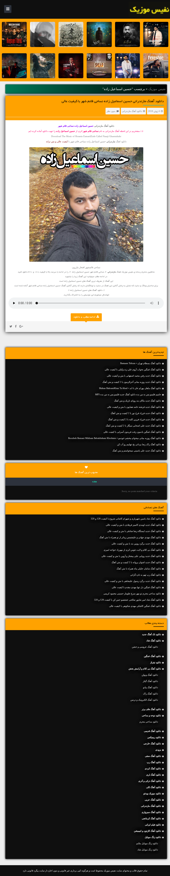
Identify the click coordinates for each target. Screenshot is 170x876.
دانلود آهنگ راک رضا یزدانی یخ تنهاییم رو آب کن (139, 444)
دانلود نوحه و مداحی (151, 715)
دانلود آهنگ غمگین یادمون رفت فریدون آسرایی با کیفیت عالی (132, 432)
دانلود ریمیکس (154, 737)
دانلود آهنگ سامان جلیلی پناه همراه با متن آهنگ (139, 568)
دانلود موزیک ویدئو (152, 793)
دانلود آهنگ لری (153, 774)
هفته (94, 482)
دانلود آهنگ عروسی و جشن (145, 647)
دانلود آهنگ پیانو (150, 687)
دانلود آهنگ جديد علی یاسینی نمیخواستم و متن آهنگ (136, 450)
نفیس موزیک (157, 89)
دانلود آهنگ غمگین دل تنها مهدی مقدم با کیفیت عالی (136, 587)
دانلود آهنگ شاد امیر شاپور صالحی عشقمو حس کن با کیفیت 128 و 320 (127, 599)
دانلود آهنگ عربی (153, 799)
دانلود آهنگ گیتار (150, 681)
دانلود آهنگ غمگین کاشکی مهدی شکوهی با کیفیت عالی (135, 606)
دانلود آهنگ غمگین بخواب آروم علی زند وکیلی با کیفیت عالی (133, 369)
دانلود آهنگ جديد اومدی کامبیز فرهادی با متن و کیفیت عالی (133, 525)
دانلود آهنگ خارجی (152, 743)
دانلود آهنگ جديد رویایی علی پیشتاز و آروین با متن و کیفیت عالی (131, 556)
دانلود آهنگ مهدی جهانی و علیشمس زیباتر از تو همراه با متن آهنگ (130, 537)
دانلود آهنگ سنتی (153, 756)
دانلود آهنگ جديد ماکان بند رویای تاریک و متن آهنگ (137, 400)
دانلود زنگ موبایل (153, 837)
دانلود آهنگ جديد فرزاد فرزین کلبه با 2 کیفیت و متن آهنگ (134, 419)
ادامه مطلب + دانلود (84, 317)
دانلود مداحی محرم (149, 721)
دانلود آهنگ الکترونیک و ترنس (144, 700)
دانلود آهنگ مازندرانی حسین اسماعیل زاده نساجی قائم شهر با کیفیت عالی (113, 101)
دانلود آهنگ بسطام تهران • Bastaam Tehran (140, 363)
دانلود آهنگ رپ (154, 762)
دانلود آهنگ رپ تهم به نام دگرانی (145, 575)
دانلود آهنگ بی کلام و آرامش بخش (145, 668)
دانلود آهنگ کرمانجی (151, 818)
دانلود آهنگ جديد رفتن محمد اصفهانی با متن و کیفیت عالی (134, 375)
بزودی (158, 749)
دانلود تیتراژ (155, 662)
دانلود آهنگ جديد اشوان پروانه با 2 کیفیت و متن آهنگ (136, 562)
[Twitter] (10, 326)
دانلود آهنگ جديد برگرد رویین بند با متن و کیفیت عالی (136, 543)
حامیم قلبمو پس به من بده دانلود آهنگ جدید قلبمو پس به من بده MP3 (128, 394)
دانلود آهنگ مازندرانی (132, 111)
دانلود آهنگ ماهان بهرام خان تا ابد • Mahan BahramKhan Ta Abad (130, 388)
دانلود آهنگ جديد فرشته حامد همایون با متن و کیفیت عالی (134, 407)
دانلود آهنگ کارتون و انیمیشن (147, 831)
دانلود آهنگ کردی (153, 768)
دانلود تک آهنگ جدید (151, 634)
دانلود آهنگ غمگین (152, 656)
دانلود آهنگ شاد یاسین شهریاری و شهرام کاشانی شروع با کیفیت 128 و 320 (126, 518)
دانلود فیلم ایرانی (153, 824)
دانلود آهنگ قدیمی (152, 731)
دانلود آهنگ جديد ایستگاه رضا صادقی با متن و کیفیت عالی (134, 531)
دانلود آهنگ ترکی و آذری (149, 781)
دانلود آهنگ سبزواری (151, 812)
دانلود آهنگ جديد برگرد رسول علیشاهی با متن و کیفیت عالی (132, 581)
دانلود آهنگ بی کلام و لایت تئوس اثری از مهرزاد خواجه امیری (132, 550)
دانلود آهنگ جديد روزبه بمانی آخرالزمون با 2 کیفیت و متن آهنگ (131, 382)
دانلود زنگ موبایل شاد (147, 849)
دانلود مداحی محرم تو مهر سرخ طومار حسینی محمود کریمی (132, 593)
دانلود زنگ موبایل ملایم (147, 843)
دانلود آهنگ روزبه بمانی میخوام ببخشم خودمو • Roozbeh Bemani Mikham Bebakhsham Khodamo (114, 438)
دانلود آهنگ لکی (153, 787)
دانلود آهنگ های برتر (151, 709)
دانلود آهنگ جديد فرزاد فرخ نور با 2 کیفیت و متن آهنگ (136, 413)
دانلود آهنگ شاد (153, 640)
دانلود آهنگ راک (150, 693)
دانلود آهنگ (97, 290)
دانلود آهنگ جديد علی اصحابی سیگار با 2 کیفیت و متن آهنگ (133, 425)
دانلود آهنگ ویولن (150, 675)
